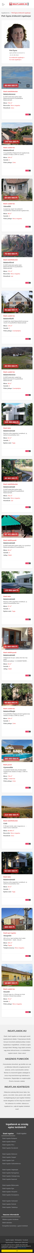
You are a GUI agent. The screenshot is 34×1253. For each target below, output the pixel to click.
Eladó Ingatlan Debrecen (9, 1154)
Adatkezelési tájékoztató (21, 1242)
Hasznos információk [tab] (11, 1215)
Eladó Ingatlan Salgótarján (10, 1169)
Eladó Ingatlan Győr (8, 1160)
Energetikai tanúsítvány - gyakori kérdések (15, 1226)
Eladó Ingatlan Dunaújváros (10, 1195)
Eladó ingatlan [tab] (8, 1133)
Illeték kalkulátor (7, 1222)
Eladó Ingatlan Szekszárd (10, 1201)
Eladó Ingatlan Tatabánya (10, 1207)
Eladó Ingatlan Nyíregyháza (10, 1173)
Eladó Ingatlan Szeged (9, 1157)
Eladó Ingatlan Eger (8, 1188)
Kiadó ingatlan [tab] (21, 1133)
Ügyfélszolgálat (10, 1240)
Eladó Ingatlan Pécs (8, 1145)
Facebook (25, 1240)
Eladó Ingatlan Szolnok (9, 1204)
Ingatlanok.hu (5, 13)
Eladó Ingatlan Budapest (9, 1138)
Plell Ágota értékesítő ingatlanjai (21, 13)
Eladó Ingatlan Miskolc (9, 1141)
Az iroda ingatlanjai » (15, 59)
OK (17, 1250)
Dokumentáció (10, 1242)
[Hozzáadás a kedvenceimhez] (28, 85)
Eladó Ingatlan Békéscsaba (10, 1185)
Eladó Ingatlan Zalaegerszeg (11, 1176)
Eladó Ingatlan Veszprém (9, 1191)
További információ (22, 1247)
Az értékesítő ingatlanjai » (17, 57)
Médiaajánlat (18, 1240)
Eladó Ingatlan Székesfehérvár (11, 1163)
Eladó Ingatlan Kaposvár (9, 1179)
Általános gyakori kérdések (10, 1219)
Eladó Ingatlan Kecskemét (10, 1148)
